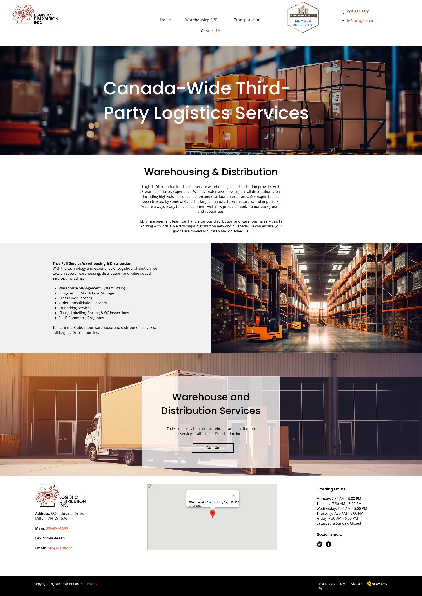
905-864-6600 (358, 11)
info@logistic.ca (360, 20)
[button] (202, 19)
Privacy (92, 584)
